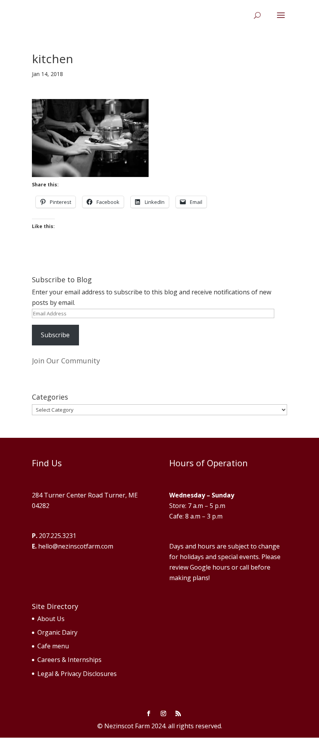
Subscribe (55, 335)
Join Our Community (66, 360)
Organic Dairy (57, 632)
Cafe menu (53, 646)
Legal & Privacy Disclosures (77, 673)
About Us (51, 618)
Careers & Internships (69, 659)
